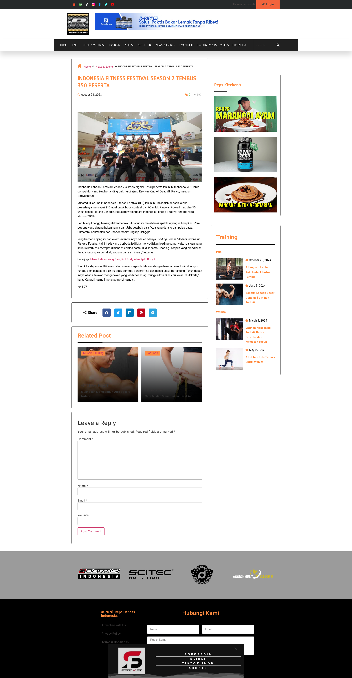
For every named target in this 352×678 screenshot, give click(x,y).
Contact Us (239, 45)
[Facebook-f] (99, 4)
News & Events (165, 45)
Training (114, 45)
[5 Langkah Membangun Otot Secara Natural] (108, 374)
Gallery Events (207, 45)
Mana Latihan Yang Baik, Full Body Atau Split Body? (122, 259)
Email (82, 500)
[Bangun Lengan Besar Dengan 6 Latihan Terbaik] (229, 294)
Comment (86, 438)
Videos (224, 45)
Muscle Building (93, 353)
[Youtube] (112, 4)
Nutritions (145, 45)
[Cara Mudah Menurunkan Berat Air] (171, 374)
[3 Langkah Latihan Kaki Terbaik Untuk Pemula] (229, 269)
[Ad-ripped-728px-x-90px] (161, 29)
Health (75, 45)
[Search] (278, 45)
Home (63, 45)
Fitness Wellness (94, 45)
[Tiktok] (87, 4)
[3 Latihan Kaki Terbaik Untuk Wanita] (229, 358)
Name (83, 485)
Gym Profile (186, 45)
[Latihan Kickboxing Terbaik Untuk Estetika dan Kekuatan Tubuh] (229, 329)
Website (83, 515)
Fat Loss (129, 45)
